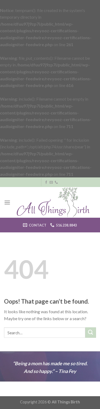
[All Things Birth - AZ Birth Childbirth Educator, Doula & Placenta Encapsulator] (53, 202)
